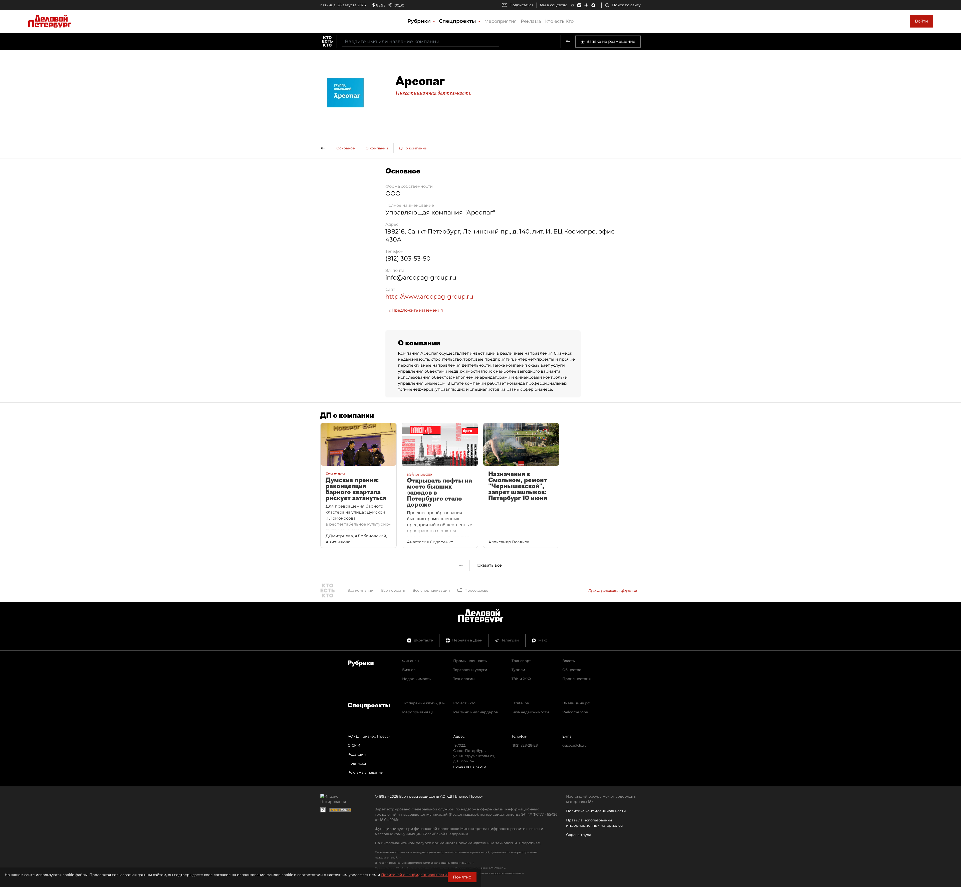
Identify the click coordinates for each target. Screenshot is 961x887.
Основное (345, 148)
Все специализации (431, 590)
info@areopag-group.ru (420, 277)
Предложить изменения (417, 310)
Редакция (357, 754)
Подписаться (522, 5)
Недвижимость (416, 679)
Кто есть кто (464, 703)
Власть (568, 660)
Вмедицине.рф (576, 703)
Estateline (520, 703)
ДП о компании (413, 148)
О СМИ (354, 745)
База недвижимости (530, 712)
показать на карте (469, 766)
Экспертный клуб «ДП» (423, 703)
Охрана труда (578, 834)
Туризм (518, 670)
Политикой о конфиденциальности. (414, 874)
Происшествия (576, 679)
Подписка (357, 763)
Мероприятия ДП (418, 712)
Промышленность (470, 660)
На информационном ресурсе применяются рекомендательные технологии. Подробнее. (458, 843)
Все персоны (393, 590)
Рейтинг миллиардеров (475, 712)
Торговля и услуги (470, 670)
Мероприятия (500, 21)
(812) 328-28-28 (525, 745)
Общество (571, 670)
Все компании (360, 590)
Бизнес (408, 670)
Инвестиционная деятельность (433, 93)
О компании (377, 148)
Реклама (531, 21)
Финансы (410, 660)
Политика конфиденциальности (596, 811)
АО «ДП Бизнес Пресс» (369, 736)
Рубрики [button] (419, 21)
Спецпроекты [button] (458, 21)
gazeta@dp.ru (574, 745)
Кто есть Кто (559, 21)
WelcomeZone (575, 712)
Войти (921, 21)
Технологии (464, 679)
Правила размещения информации (612, 590)
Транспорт (521, 660)
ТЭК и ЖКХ (521, 679)
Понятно (462, 877)
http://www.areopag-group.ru (429, 296)
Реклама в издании (365, 772)
